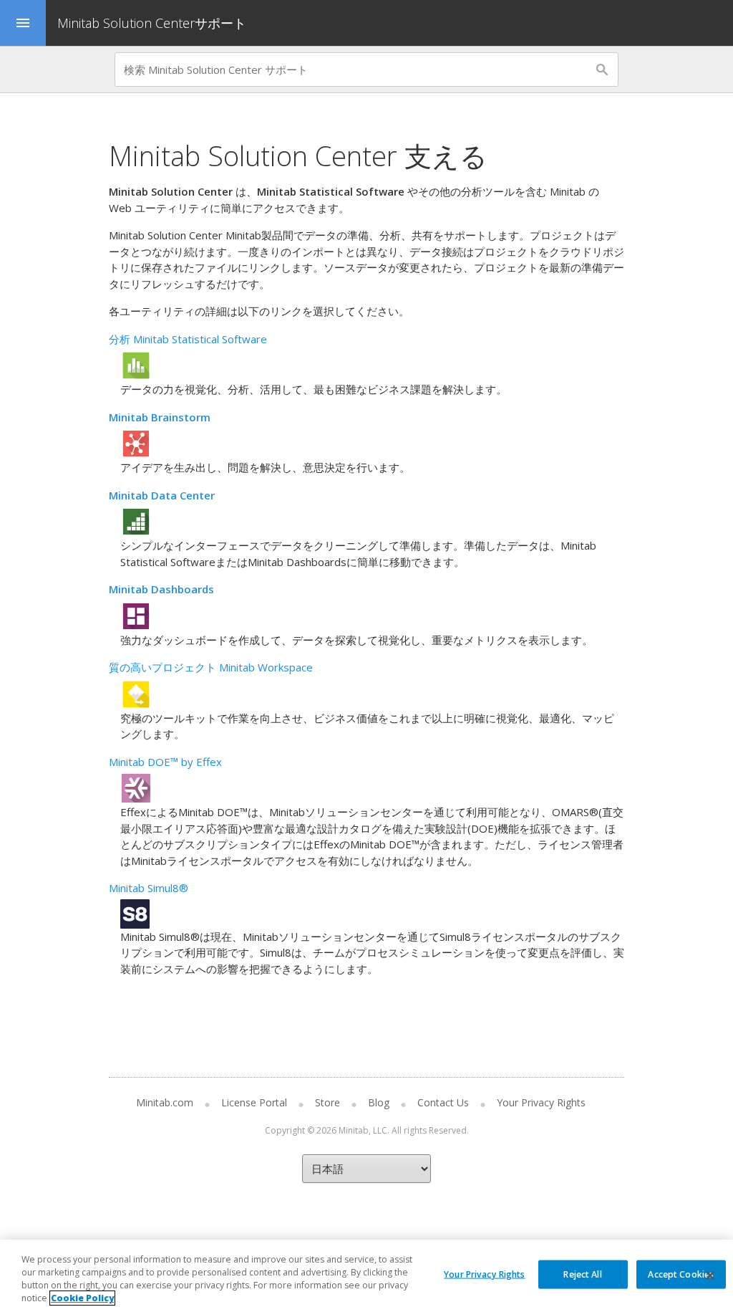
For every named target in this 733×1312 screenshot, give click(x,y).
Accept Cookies (681, 1274)
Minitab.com (164, 1102)
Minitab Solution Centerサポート (151, 23)
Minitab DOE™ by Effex (165, 762)
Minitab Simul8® (148, 888)
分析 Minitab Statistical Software (188, 339)
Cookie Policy (82, 1298)
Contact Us (443, 1102)
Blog (378, 1102)
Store (327, 1102)
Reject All (582, 1274)
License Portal (254, 1102)
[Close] (710, 1275)
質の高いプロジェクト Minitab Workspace (211, 667)
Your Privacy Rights (484, 1274)
